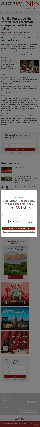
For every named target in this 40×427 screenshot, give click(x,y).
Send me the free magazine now (19, 228)
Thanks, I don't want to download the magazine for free (19, 232)
